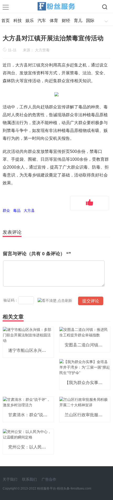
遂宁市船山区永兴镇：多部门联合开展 (44, 350)
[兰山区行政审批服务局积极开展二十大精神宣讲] (84, 402)
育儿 (78, 20)
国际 (90, 20)
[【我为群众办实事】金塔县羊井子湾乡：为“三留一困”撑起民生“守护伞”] (84, 367)
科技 (17, 20)
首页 (5, 20)
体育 (54, 20)
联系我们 (29, 479)
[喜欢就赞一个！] (89, 203)
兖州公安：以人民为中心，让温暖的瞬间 (46, 447)
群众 (6, 210)
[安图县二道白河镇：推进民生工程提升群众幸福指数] (84, 332)
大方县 (29, 210)
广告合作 (49, 479)
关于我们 (10, 479)
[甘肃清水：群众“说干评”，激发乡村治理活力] (28, 402)
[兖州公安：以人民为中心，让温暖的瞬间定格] (28, 434)
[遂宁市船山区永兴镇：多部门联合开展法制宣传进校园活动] (28, 335)
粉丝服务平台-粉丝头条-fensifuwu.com (64, 488)
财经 (66, 20)
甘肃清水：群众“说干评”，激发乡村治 (43, 415)
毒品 (16, 210)
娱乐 (29, 20)
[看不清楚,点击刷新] (55, 300)
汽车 (42, 20)
